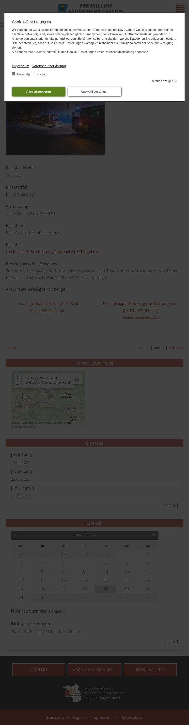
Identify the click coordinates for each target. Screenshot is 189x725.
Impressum (20, 66)
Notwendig (23, 74)
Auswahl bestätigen (94, 91)
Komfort (41, 74)
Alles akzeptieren (38, 91)
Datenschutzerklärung (49, 66)
